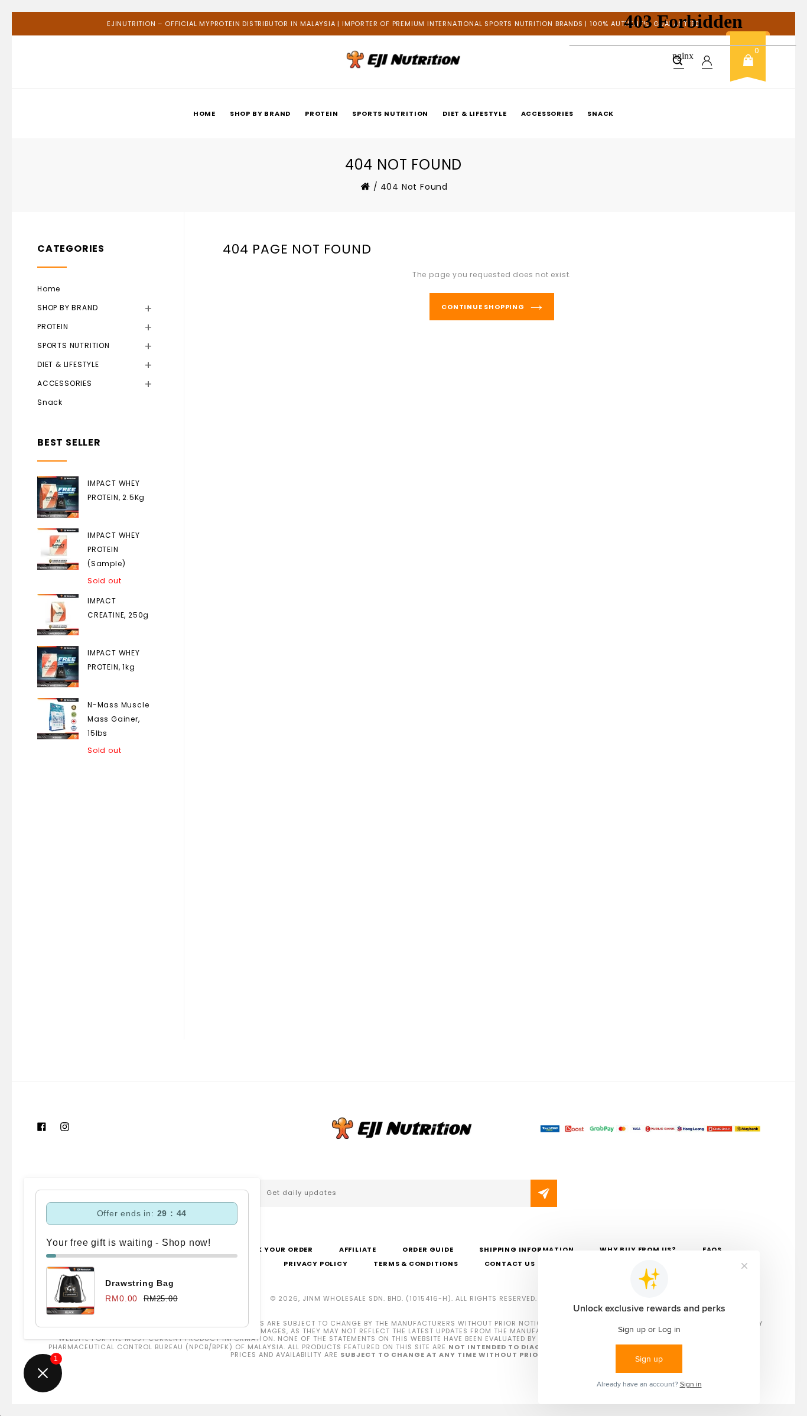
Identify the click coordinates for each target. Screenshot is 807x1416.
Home (204, 113)
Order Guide (428, 1249)
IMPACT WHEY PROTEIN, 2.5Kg (116, 490)
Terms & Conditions (415, 1263)
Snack (50, 402)
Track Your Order (274, 1249)
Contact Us (509, 1263)
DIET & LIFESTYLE (474, 113)
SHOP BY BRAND (260, 113)
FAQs (712, 1249)
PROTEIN (322, 113)
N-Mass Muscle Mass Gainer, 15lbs (118, 719)
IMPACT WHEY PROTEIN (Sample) (113, 549)
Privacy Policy (315, 1263)
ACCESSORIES (547, 113)
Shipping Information (526, 1249)
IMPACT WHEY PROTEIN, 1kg (113, 660)
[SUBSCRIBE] (544, 1193)
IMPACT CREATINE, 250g (118, 608)
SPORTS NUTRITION (390, 113)
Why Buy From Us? (638, 1249)
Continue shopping (483, 306)
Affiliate (357, 1249)
